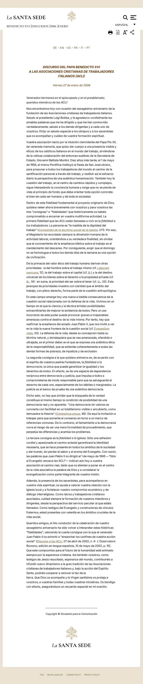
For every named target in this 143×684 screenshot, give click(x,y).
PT (88, 48)
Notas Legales (55, 675)
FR (75, 48)
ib (89, 272)
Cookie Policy (73, 675)
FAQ (42, 675)
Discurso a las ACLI (49, 541)
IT (82, 48)
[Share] (132, 33)
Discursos (40, 26)
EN (62, 48)
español (123, 25)
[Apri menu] (133, 17)
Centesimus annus (68, 413)
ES (69, 48)
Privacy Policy (92, 675)
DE (55, 48)
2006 (53, 26)
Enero (63, 26)
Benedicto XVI (19, 26)
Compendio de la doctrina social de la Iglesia (68, 230)
